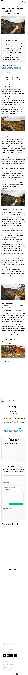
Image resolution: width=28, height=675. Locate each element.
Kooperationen (8, 664)
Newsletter (7, 661)
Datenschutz (8, 670)
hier (20, 280)
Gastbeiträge (8, 649)
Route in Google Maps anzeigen (13, 400)
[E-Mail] (20, 68)
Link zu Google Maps (16, 221)
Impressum (7, 667)
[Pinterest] (12, 68)
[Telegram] (15, 68)
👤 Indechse (4, 35)
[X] (5, 68)
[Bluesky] (17, 68)
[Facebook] (3, 68)
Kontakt (6, 647)
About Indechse (9, 644)
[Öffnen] (25, 2)
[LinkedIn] (7, 68)
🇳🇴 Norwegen (9, 6)
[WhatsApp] (10, 68)
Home (4, 6)
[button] (13, 72)
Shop (5, 659)
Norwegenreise (7, 91)
